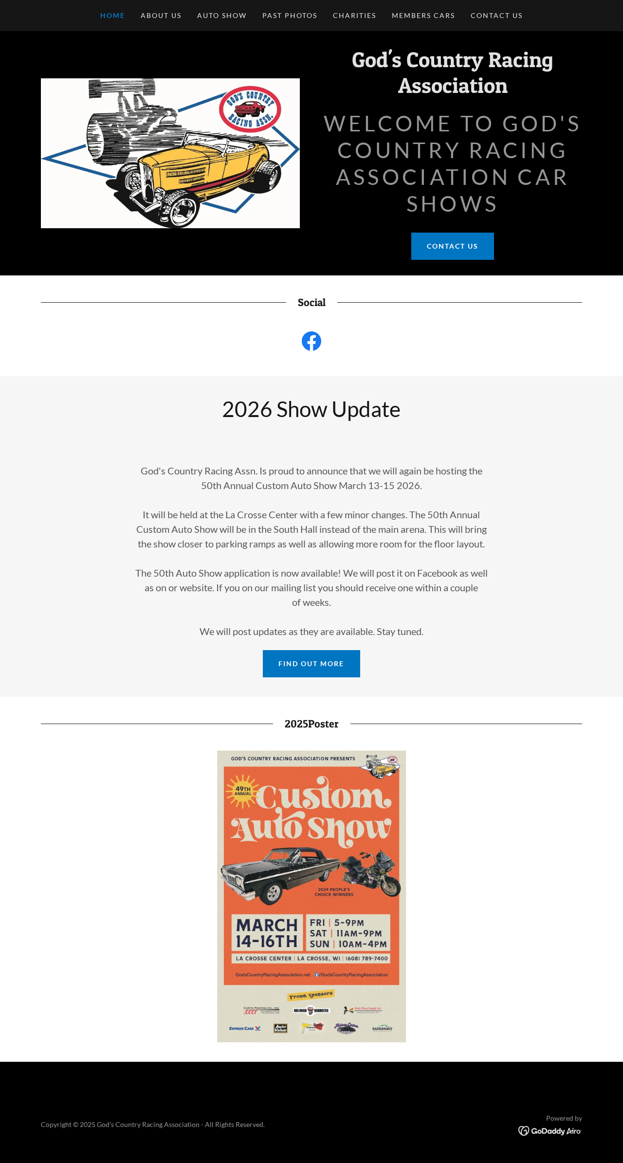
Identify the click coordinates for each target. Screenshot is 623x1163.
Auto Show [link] (222, 15)
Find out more (311, 663)
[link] (452, 89)
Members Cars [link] (423, 15)
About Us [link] (161, 15)
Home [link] (112, 15)
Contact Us (452, 246)
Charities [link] (354, 15)
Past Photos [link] (289, 15)
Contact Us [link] (497, 15)
